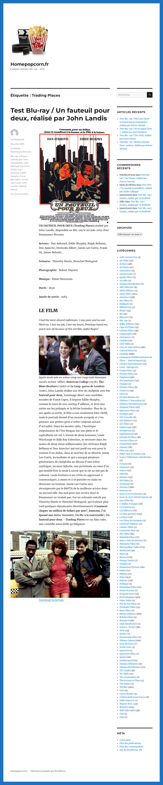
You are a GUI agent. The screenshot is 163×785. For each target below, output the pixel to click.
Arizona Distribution (130, 284)
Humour (124, 490)
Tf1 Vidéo (124, 673)
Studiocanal (125, 660)
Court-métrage (127, 367)
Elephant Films (127, 407)
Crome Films (126, 370)
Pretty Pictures (127, 590)
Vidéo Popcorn (127, 700)
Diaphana (124, 377)
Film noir (124, 450)
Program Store (127, 594)
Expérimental (126, 434)
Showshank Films (129, 637)
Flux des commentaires (131, 746)
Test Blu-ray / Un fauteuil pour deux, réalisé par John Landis (60, 114)
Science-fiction (127, 627)
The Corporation (128, 677)
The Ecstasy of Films (130, 680)
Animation (125, 270)
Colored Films (127, 350)
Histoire (124, 477)
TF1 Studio (125, 670)
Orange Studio (127, 560)
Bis (121, 314)
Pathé (122, 570)
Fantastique (125, 444)
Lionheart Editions (129, 524)
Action (123, 264)
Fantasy (124, 447)
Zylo (122, 717)
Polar (122, 577)
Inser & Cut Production (131, 494)
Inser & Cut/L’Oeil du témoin (134, 497)
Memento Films (128, 544)
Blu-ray (14, 156)
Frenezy (124, 464)
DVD (122, 394)
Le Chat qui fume (128, 514)
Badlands (124, 304)
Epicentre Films (127, 410)
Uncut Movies (127, 693)
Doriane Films (127, 387)
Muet (122, 554)
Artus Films (125, 294)
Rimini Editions (127, 614)
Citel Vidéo (125, 344)
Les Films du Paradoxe (131, 520)
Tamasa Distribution (130, 667)
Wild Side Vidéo (127, 710)
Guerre (123, 470)
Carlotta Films (127, 330)
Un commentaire (19, 194)
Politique (124, 584)
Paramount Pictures (21, 151)
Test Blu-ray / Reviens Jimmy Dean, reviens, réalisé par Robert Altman (136, 145)
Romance (124, 620)
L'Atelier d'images (129, 504)
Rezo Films (125, 610)
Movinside (125, 550)
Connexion (125, 740)
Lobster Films (127, 527)
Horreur (124, 487)
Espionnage (125, 427)
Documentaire (127, 380)
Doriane (124, 384)
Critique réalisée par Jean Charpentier (19, 159)
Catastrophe (126, 334)
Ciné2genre (125, 337)
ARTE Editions (127, 290)
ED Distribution (127, 397)
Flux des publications (130, 743)
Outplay (123, 564)
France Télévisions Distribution (136, 457)
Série (122, 630)
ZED (122, 713)
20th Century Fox (128, 257)
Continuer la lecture (51, 600)
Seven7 (123, 634)
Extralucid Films (128, 437)
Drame (123, 390)
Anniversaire (126, 274)
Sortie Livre (125, 647)
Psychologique (127, 597)
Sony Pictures (126, 644)
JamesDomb (17, 139)
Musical (124, 557)
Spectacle (124, 650)
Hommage (125, 484)
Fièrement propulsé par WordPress (48, 771)
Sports (123, 657)
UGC (122, 690)
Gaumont (124, 467)
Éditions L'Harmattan (131, 400)
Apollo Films (126, 277)
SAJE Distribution (128, 624)
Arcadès (124, 280)
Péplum (123, 574)
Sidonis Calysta (127, 640)
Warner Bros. (126, 703)
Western (124, 707)
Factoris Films (127, 440)
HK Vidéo (124, 480)
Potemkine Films (128, 587)
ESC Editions (126, 420)
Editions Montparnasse (131, 404)
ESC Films (125, 424)
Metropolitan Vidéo (129, 547)
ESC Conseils (126, 417)
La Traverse (125, 507)
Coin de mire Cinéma (130, 347)
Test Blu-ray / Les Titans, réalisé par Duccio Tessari (135, 178)
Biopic (123, 310)
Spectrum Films (128, 654)
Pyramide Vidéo (127, 607)
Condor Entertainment (131, 364)
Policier (123, 580)
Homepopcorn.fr (30, 64)
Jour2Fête (124, 500)
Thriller (123, 687)
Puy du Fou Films (128, 604)
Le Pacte (124, 517)
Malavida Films (127, 537)
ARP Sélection (127, 287)
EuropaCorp (125, 430)
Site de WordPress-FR (131, 750)
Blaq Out (124, 317)
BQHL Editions (127, 324)
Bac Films (124, 300)
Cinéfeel (124, 340)
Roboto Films (126, 617)
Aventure (124, 297)
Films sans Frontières (131, 454)
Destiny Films (127, 374)
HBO (122, 474)
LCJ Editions (126, 510)
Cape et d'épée (127, 327)
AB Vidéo (124, 260)
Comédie (15, 148)
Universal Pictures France (132, 697)
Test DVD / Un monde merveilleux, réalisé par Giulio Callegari (136, 188)
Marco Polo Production (131, 540)
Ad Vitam (124, 267)
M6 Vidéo (124, 534)
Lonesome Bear (127, 530)
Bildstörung (126, 307)
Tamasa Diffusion (129, 663)
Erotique (124, 414)
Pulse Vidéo (125, 600)
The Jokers (125, 683)
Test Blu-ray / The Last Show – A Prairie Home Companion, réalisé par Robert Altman (135, 122)
